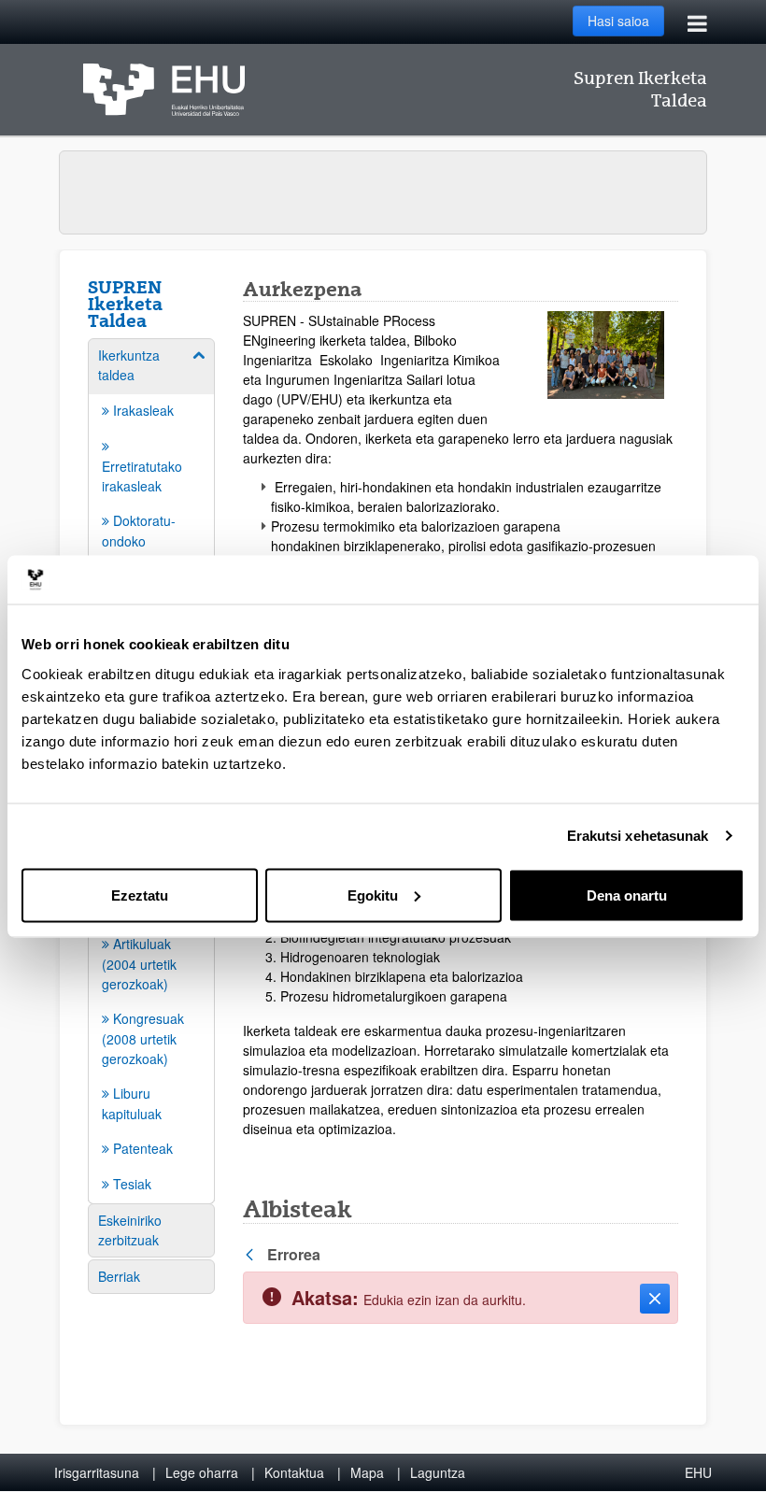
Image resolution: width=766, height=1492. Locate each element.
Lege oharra (201, 1472)
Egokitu (373, 894)
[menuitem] (151, 513)
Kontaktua (294, 1472)
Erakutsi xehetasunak (638, 836)
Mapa (367, 1472)
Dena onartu (627, 894)
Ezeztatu (139, 894)
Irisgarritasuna (96, 1472)
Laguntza (437, 1472)
